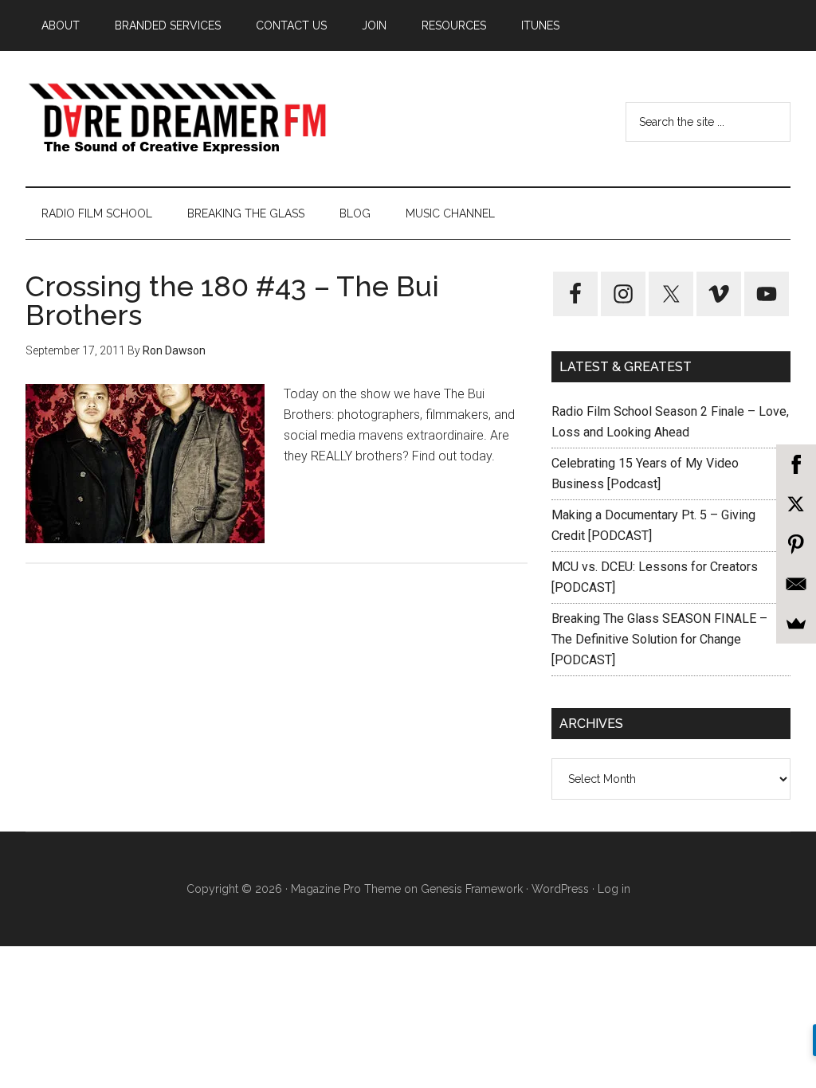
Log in (614, 889)
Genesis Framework (472, 889)
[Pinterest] (796, 544)
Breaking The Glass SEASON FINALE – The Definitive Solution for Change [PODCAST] (659, 639)
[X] (796, 504)
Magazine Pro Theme (346, 889)
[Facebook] (796, 464)
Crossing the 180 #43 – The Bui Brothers (232, 300)
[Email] (796, 584)
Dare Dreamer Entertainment (177, 119)
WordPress (560, 889)
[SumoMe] (796, 624)
